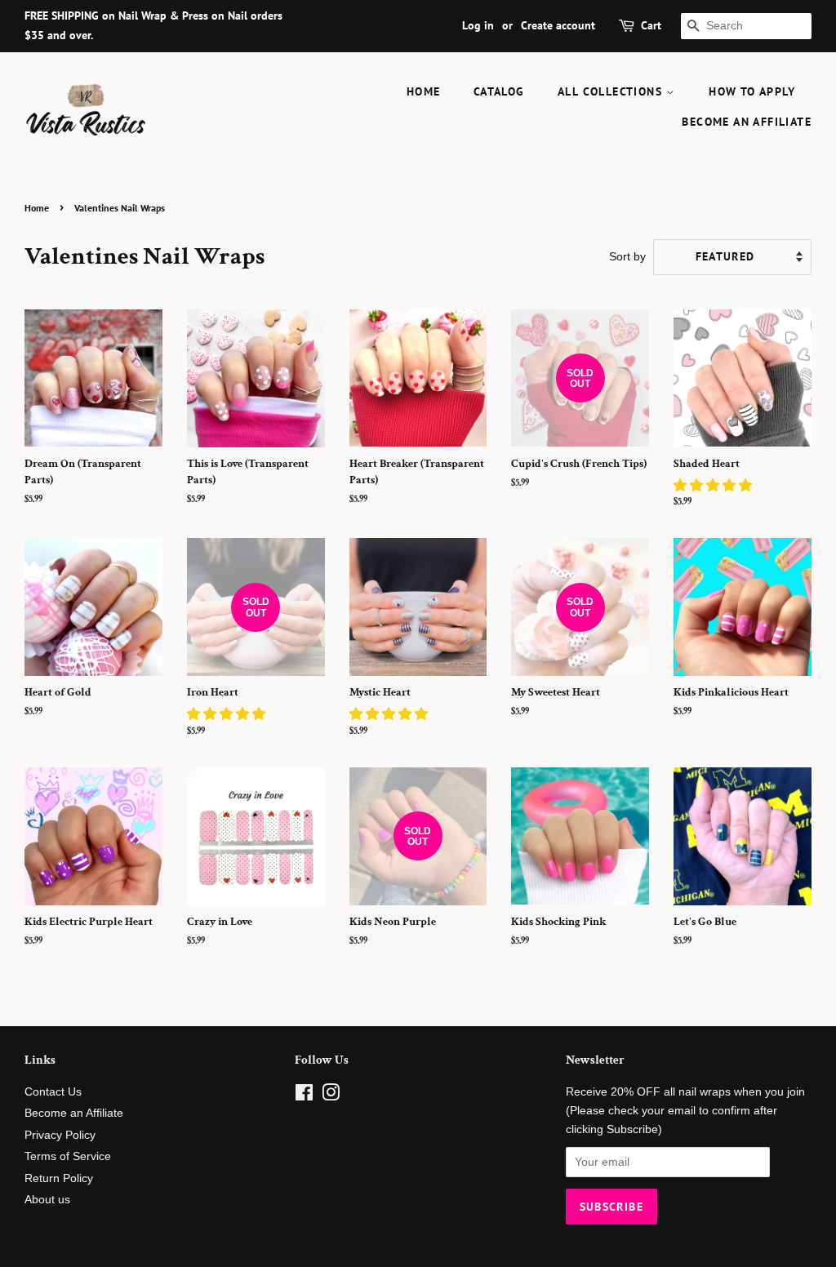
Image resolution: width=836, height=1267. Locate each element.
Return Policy (58, 1178)
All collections (612, 91)
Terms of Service (67, 1156)
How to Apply (752, 91)
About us (47, 1200)
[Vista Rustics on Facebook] (304, 1096)
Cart (651, 25)
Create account (558, 25)
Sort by (627, 256)
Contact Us (53, 1092)
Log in (478, 25)
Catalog (499, 91)
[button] (714, 485)
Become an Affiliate (747, 121)
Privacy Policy (60, 1135)
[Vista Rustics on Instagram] (331, 1096)
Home (424, 91)
